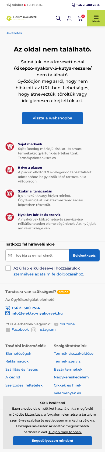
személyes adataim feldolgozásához (48, 274)
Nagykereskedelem (71, 377)
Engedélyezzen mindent (52, 441)
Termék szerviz (67, 361)
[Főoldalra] (21, 18)
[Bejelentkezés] (69, 18)
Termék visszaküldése (73, 353)
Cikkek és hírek (67, 385)
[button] (58, 18)
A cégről (12, 377)
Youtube (67, 324)
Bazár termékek (68, 369)
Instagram (46, 329)
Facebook (20, 329)
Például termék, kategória (41, 31)
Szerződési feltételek (24, 385)
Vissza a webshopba (52, 118)
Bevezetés (13, 33)
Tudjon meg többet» (65, 432)
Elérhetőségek (18, 353)
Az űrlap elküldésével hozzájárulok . (48, 271)
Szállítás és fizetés (21, 369)
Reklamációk (17, 361)
